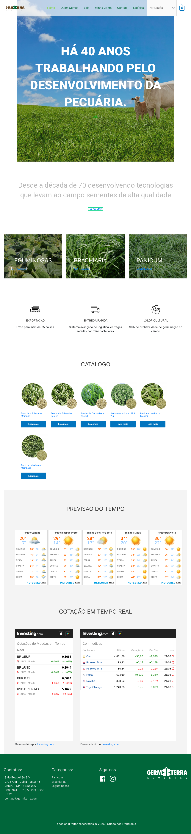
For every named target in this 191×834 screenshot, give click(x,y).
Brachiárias (58, 781)
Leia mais (33, 424)
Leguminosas (60, 786)
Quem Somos (69, 8)
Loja (86, 8)
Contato (122, 8)
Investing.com (45, 744)
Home (51, 8)
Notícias (138, 8)
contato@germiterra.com (21, 798)
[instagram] (113, 778)
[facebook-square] (104, 778)
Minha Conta (103, 8)
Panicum (57, 777)
